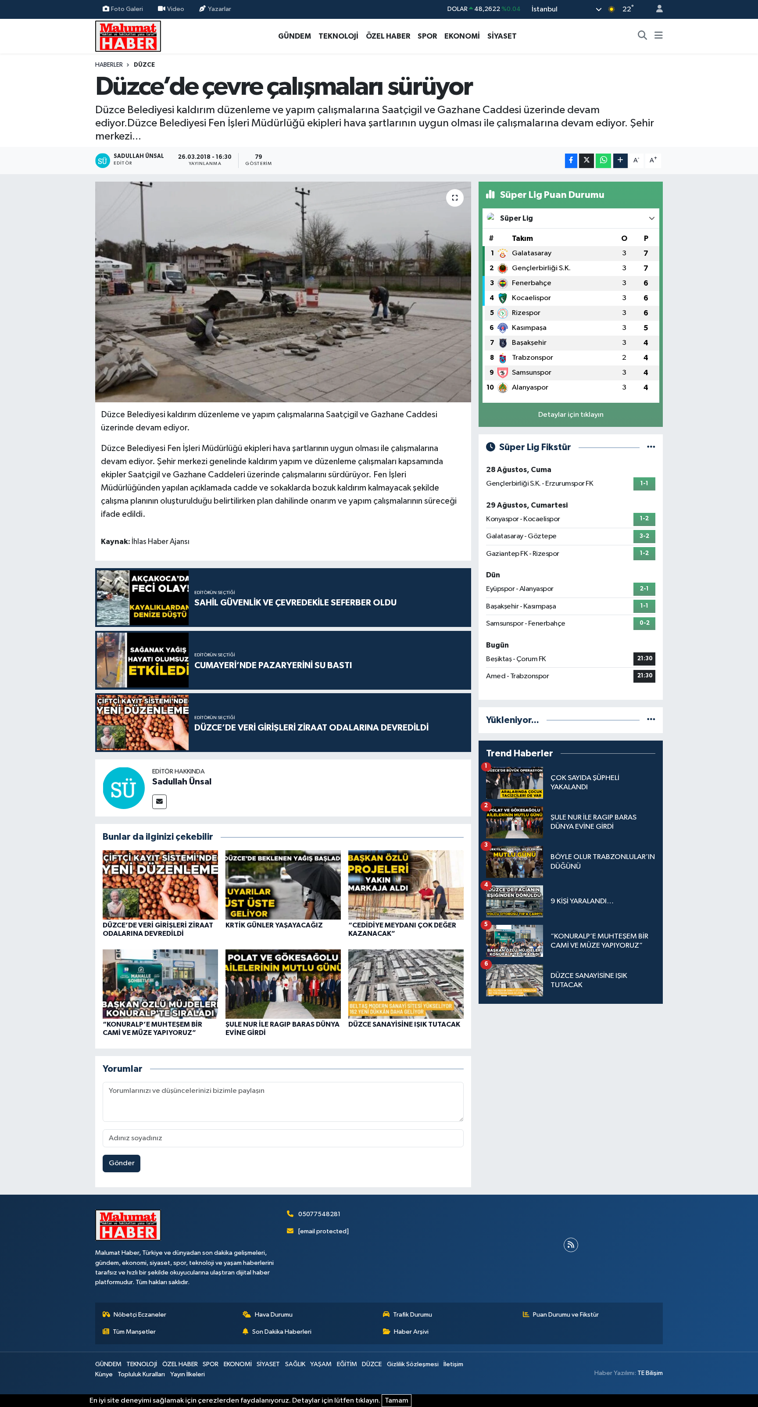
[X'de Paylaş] (586, 161)
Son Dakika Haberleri (281, 1331)
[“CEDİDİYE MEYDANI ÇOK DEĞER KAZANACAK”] (406, 884)
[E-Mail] (159, 802)
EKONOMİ (462, 36)
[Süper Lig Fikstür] (651, 447)
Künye (104, 1374)
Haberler (109, 65)
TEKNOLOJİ (338, 36)
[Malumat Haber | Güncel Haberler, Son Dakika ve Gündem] (128, 36)
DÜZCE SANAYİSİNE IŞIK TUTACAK (404, 1024)
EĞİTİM (347, 1364)
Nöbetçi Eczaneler (140, 1314)
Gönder (122, 1163)
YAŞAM (321, 1364)
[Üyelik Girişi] (656, 9)
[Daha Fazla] (620, 161)
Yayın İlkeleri (187, 1374)
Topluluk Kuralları (141, 1374)
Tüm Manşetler (134, 1331)
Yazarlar (219, 9)
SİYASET (502, 36)
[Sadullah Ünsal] (124, 787)
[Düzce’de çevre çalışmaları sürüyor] (283, 292)
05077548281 (319, 1214)
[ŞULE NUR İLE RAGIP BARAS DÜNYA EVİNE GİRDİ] (283, 984)
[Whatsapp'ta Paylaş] (603, 161)
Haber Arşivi (411, 1331)
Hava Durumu (274, 1314)
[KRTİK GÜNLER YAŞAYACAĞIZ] (283, 884)
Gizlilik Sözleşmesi (413, 1364)
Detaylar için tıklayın (571, 415)
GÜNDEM (294, 36)
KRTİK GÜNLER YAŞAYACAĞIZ (274, 925)
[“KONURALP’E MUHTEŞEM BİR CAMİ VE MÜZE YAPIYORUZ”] (160, 984)
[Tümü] (651, 720)
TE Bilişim (650, 1373)
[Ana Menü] (658, 36)
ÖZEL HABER (388, 36)
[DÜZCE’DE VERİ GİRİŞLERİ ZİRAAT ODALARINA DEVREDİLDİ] (160, 884)
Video (175, 9)
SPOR (427, 36)
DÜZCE (144, 65)
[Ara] (642, 36)
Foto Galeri (127, 9)
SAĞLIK (295, 1364)
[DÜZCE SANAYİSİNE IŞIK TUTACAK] (406, 984)
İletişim (453, 1364)
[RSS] (571, 1245)
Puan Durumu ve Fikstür (566, 1314)
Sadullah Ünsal (181, 781)
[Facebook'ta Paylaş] (571, 161)
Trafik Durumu (412, 1314)
